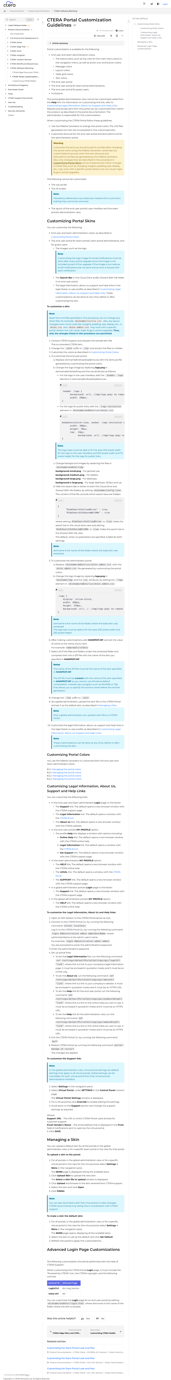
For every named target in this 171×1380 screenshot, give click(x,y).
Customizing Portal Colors (65, 237)
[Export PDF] (117, 36)
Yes (88, 1318)
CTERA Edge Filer (18, 47)
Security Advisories (16, 111)
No (102, 1318)
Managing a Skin (108, 705)
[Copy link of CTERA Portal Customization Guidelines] (75, 25)
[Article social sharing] (111, 36)
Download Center (16, 89)
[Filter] (38, 19)
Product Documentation (39, 11)
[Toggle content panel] (128, 21)
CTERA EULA (67, 818)
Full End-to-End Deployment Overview (25, 38)
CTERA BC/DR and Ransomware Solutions (25, 64)
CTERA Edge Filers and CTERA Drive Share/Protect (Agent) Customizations (26, 72)
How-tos (11, 102)
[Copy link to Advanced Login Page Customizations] (51, 1255)
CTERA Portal (16, 42)
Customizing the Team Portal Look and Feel (70, 1348)
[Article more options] (122, 36)
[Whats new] (152, 4)
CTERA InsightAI (17, 55)
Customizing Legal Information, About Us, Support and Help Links (82, 105)
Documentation (17, 11)
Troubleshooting (15, 107)
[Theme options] (158, 4)
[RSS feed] (144, 4)
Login (165, 4)
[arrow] (135, 23)
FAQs (10, 94)
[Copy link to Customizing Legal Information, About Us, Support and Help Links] (90, 791)
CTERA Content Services (21, 59)
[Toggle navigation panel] (42, 22)
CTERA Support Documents (20, 98)
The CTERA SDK (17, 34)
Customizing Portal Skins (67, 163)
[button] (19, 19)
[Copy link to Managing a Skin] (83, 1140)
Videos (11, 115)
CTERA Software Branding (65, 11)
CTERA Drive (15, 51)
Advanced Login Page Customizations (147, 47)
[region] (92, 393)
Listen (121, 31)
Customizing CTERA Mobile (24, 81)
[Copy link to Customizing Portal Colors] (94, 755)
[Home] (9, 4)
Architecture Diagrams (18, 85)
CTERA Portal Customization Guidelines (26, 77)
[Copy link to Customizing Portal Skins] (99, 221)
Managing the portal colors (66, 769)
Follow (100, 36)
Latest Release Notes (17, 25)
